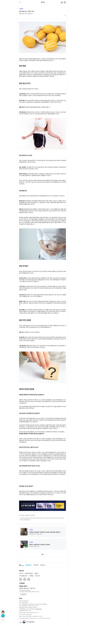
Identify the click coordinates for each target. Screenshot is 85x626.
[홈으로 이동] (61, 2)
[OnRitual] (42, 565)
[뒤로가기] (20, 2)
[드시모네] (21, 565)
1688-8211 (23, 586)
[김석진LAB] (35, 565)
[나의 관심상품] (3, 615)
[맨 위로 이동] (3, 619)
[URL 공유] (65, 16)
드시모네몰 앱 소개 (23, 575)
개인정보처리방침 (29, 573)
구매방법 (31, 575)
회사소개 (21, 573)
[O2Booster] (28, 565)
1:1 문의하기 (23, 594)
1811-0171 (29, 614)
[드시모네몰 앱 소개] (28, 579)
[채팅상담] (3, 612)
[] (38, 609)
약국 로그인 (37, 575)
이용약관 (36, 573)
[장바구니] (64, 2)
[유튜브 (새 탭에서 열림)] (24, 579)
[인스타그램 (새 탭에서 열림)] (20, 579)
